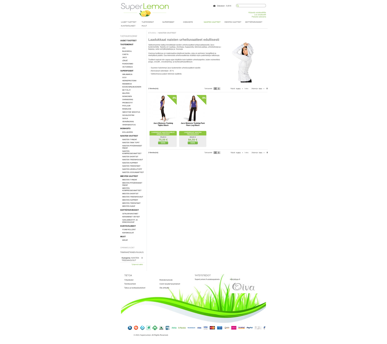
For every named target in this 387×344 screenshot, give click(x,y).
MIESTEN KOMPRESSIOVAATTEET (131, 189)
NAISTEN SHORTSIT (130, 157)
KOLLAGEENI (127, 132)
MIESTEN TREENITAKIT (131, 203)
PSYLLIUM (126, 106)
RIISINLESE (126, 109)
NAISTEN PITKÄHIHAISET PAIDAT (132, 147)
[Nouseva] (267, 89)
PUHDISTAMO (127, 64)
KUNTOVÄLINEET (128, 226)
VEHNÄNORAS (128, 121)
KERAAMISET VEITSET (131, 217)
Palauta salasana (259, 17)
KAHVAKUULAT (128, 233)
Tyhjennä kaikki (137, 264)
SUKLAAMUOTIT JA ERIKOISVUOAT (129, 221)
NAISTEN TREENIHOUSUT (132, 160)
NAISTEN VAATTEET (129, 136)
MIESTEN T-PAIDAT (129, 180)
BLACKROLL (127, 51)
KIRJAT (125, 240)
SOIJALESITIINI (128, 115)
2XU (123, 48)
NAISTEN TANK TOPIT (131, 142)
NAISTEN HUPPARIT (130, 163)
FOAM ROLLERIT (129, 229)
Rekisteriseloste (166, 280)
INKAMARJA (127, 84)
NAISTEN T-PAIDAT (129, 139)
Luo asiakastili (260, 15)
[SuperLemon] (145, 4)
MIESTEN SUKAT (128, 206)
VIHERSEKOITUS (129, 125)
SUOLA (125, 118)
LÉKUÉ (125, 60)
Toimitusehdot (130, 284)
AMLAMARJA (127, 74)
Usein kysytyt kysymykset (169, 284)
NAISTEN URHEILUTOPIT (132, 169)
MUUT (123, 237)
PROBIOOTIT (127, 103)
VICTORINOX (127, 67)
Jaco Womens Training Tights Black (163, 124)
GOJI (124, 77)
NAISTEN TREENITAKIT (131, 166)
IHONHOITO (125, 128)
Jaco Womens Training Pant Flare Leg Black (193, 124)
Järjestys (254, 88)
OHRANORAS (127, 99)
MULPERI (126, 93)
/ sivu (246, 88)
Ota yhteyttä (164, 288)
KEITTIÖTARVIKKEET (129, 210)
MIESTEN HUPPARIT (130, 200)
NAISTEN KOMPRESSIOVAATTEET (131, 152)
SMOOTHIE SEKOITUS (131, 112)
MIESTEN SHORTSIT (130, 194)
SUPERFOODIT (126, 71)
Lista (219, 88)
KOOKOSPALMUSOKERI (131, 87)
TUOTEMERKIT (126, 44)
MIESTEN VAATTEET (129, 176)
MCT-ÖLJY (126, 90)
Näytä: (233, 88)
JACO (124, 57)
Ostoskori (221, 6)
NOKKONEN (127, 96)
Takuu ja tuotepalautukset (134, 288)
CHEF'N (125, 54)
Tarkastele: (208, 88)
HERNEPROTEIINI (129, 81)
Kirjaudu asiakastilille (257, 12)
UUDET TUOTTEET (128, 41)
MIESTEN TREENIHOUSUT (132, 197)
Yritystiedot (128, 280)
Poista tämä (142, 258)
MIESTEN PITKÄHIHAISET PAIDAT (132, 184)
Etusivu (152, 33)
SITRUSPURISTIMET (130, 214)
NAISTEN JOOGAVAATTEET (133, 172)
